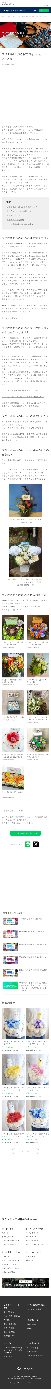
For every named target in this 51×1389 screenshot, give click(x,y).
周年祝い (7, 1320)
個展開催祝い (9, 1336)
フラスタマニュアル (9, 1264)
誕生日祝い (31, 1324)
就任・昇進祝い (10, 1328)
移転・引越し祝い (10, 1324)
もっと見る (25, 1151)
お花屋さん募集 (25, 1376)
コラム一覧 (11, 16)
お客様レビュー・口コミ (10, 1268)
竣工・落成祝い (10, 1332)
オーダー (44, 10)
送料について (32, 1352)
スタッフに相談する (9, 1245)
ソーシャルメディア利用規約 (34, 1378)
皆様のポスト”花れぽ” (9, 1272)
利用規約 (34, 1376)
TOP (3, 16)
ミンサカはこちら (9, 318)
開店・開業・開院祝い (12, 1316)
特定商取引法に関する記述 (16, 1378)
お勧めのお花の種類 (15, 220)
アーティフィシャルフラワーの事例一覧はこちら (23, 397)
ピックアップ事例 (32, 1241)
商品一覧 (5, 1233)
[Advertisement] (25, 97)
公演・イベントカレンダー (11, 1260)
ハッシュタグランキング (34, 1245)
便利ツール (8, 1356)
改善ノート (29, 1260)
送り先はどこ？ (13, 215)
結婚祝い (30, 1328)
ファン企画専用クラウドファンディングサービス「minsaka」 (13, 1350)
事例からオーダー (8, 1237)
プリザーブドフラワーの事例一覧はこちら (20, 390)
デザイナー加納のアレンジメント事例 (25, 519)
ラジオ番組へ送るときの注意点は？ (22, 207)
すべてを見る (9, 1312)
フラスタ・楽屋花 (34, 1309)
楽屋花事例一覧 (31, 1237)
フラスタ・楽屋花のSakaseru (14, 11)
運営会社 (16, 1376)
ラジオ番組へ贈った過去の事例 (20, 224)
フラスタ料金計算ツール (10, 1241)
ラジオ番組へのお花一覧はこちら (25, 833)
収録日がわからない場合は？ (19, 211)
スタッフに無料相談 (35, 1356)
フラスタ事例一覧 (32, 1233)
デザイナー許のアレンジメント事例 (25, 582)
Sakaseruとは (31, 1256)
